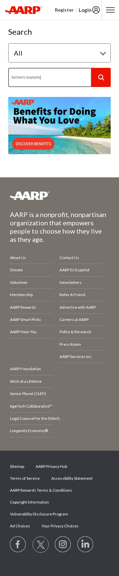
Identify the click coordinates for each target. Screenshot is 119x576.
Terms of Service (25, 478)
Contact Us (69, 257)
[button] (101, 77)
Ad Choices (20, 525)
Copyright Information (29, 502)
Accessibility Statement (72, 478)
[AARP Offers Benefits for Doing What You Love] (59, 125)
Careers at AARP (74, 319)
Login (85, 10)
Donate (16, 269)
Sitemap (17, 466)
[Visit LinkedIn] (85, 544)
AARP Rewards (23, 307)
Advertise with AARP (78, 307)
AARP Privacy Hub (51, 466)
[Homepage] (23, 10)
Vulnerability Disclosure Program (39, 513)
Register (64, 10)
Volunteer (19, 282)
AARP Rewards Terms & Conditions (41, 490)
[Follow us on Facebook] (18, 544)
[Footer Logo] (59, 195)
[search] (50, 77)
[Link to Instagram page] (63, 544)
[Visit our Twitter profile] (40, 544)
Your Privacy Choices (60, 525)
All (18, 53)
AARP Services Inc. (76, 356)
